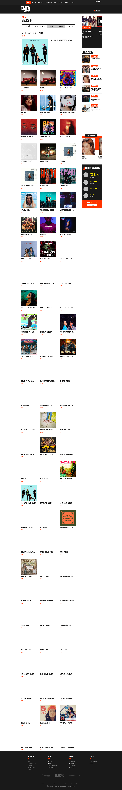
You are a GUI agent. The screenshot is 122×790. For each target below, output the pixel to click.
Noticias (40, 2)
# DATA (50, 761)
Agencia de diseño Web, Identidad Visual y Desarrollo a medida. (62, 786)
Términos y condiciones (69, 783)
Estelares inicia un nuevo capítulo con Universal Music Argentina (96, 89)
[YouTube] (96, 1)
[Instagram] (97, 1)
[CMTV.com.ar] (26, 9)
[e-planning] (74, 775)
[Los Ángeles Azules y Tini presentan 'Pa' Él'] (86, 69)
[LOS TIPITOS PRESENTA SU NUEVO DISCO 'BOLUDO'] (86, 59)
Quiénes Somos (93, 761)
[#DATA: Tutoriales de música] (101, 21)
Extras (72, 2)
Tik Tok (72, 767)
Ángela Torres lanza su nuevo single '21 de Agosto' (96, 79)
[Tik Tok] (99, 1)
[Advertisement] (92, 123)
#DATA (66, 2)
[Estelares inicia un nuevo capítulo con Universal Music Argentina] (86, 88)
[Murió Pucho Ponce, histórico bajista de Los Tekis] (86, 108)
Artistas (34, 2)
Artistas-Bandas (32, 763)
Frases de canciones (53, 765)
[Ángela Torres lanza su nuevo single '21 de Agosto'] (86, 79)
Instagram (73, 763)
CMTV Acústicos (58, 2)
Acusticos (50, 763)
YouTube (73, 761)
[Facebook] (100, 1)
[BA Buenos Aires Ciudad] (59, 775)
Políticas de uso (78, 783)
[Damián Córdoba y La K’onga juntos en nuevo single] (86, 98)
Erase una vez (51, 767)
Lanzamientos (48, 2)
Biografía (27, 26)
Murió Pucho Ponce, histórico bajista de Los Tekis (96, 109)
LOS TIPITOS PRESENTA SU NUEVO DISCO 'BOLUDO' (95, 59)
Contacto (92, 763)
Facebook (73, 765)
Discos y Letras (40, 26)
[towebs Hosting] (46, 775)
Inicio (28, 2)
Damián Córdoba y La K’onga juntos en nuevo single (95, 99)
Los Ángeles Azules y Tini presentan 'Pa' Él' (96, 69)
